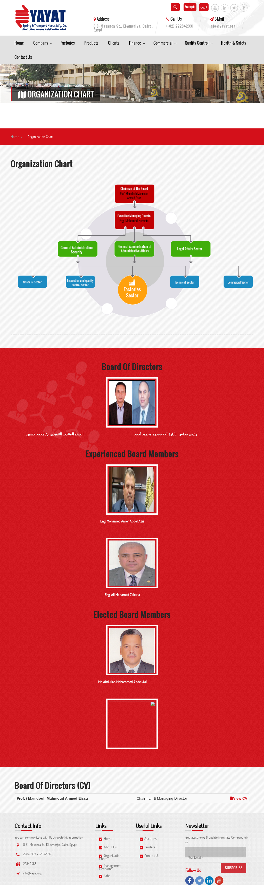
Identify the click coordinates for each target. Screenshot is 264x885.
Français (190, 6)
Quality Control (197, 43)
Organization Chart (110, 857)
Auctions (150, 839)
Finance (135, 43)
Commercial (162, 43)
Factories (68, 43)
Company (40, 43)
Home (19, 43)
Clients (113, 43)
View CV (240, 798)
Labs (106, 876)
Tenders (149, 847)
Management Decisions (110, 867)
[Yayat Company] (41, 17)
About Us (110, 847)
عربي (203, 6)
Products (91, 43)
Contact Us (23, 57)
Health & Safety (233, 43)
